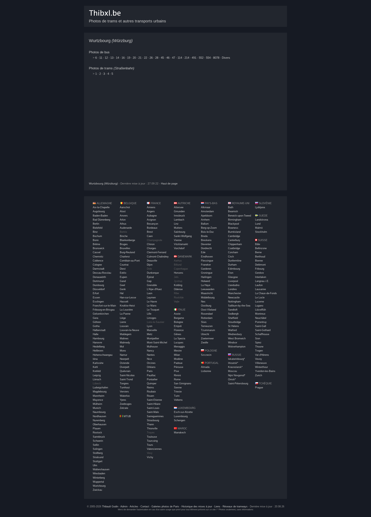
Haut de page (169, 183)
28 (156, 57)
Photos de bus (99, 52)
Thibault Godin (110, 506)
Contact (144, 506)
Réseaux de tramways (235, 506)
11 (100, 57)
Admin (124, 506)
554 (208, 57)
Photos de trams (111, 68)
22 (145, 57)
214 (187, 57)
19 (128, 57)
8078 (216, 57)
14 (117, 57)
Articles (134, 506)
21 (139, 57)
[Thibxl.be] (105, 17)
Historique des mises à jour (196, 506)
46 (167, 57)
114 (180, 57)
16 (123, 57)
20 (134, 57)
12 (106, 57)
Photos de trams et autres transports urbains (127, 21)
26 (151, 57)
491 (194, 57)
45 (162, 57)
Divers (226, 57)
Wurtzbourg (111, 40)
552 (201, 57)
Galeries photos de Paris (165, 506)
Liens (217, 506)
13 (111, 57)
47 (173, 57)
